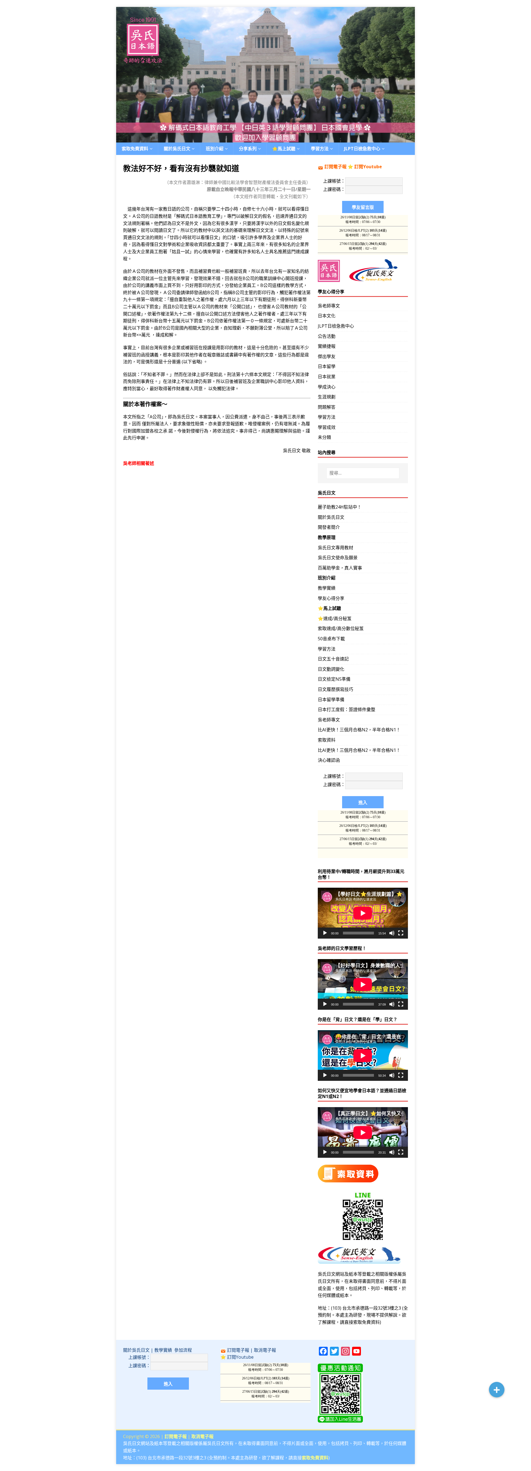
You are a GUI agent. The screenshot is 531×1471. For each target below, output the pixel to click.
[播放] (325, 933)
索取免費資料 (135, 149)
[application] (363, 913)
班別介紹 (214, 149)
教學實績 (326, 588)
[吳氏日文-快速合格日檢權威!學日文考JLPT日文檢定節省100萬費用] (265, 139)
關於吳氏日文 (177, 149)
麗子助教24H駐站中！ (339, 507)
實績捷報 (326, 346)
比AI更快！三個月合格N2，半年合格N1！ (359, 730)
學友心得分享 (331, 598)
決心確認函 (329, 760)
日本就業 (326, 377)
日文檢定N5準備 (334, 679)
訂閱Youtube (368, 167)
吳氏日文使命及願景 (338, 558)
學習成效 (326, 427)
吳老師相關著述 (138, 463)
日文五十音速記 (333, 659)
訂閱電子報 (335, 167)
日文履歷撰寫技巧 (335, 689)
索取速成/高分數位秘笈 (341, 628)
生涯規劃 (326, 397)
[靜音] (392, 933)
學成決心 (326, 387)
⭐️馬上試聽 (283, 149)
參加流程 (183, 1350)
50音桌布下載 (331, 639)
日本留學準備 (331, 699)
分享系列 (248, 149)
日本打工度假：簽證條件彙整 (346, 709)
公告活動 (326, 336)
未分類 (324, 437)
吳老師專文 (329, 306)
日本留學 (326, 366)
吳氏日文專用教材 (335, 548)
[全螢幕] (401, 933)
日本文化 (326, 316)
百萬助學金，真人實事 (340, 568)
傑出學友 (326, 356)
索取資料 (326, 740)
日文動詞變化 (331, 669)
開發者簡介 (329, 527)
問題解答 (326, 407)
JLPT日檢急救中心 (362, 149)
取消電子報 (265, 1350)
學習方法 (326, 417)
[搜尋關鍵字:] (363, 473)
